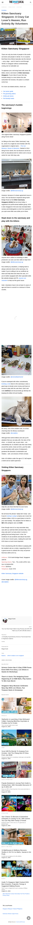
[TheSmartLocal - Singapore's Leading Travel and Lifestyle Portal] (16, 2)
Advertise (8, 893)
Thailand (15, 908)
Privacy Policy (6, 895)
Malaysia (10, 908)
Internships (17, 893)
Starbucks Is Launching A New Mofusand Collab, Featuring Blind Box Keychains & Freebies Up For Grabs (15, 721)
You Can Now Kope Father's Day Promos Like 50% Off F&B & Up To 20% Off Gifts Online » (16, 629)
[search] (30, 2)
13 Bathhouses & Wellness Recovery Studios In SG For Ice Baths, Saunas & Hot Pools (16, 852)
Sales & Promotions (7, 779)
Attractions (5, 813)
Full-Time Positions (25, 893)
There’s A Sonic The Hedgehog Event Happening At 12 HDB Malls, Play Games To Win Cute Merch (16, 679)
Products (4, 715)
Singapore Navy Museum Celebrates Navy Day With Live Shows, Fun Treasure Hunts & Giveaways (15, 688)
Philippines (19, 908)
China (3, 747)
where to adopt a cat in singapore (15, 655)
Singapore (5, 908)
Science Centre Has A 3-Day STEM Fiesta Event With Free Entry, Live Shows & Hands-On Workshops (16, 670)
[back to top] (29, 918)
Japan (13, 913)
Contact (12, 893)
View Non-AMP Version (20, 921)
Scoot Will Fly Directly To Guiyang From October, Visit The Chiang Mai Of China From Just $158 (15, 753)
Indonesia (5, 913)
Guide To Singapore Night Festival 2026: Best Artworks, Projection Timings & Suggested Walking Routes (15, 884)
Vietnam (10, 913)
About (4, 893)
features (4, 655)
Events (3, 878)
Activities (4, 10)
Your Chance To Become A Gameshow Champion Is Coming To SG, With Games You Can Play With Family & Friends (16, 818)
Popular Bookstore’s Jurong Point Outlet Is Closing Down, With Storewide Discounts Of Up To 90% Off (16, 785)
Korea (16, 913)
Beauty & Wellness (7, 846)
